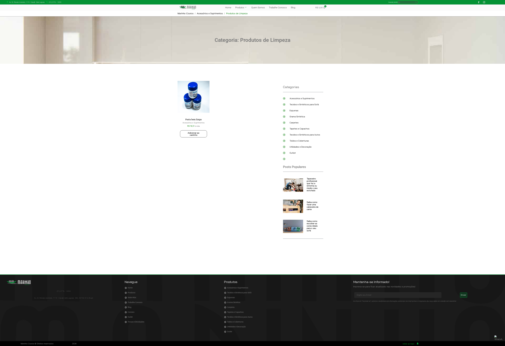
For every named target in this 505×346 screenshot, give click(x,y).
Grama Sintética (297, 116)
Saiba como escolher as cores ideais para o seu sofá (312, 226)
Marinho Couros (185, 13)
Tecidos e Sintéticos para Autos (305, 134)
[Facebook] (478, 2)
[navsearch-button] (407, 2)
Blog (293, 7)
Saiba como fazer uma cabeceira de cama (312, 206)
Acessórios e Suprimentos (210, 13)
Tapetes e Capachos (299, 128)
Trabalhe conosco (278, 7)
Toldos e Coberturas (299, 140)
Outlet (293, 152)
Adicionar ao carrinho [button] (193, 134)
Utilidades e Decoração (301, 146)
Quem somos (258, 7)
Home (228, 7)
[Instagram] (483, 2)
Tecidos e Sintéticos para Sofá (304, 104)
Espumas (294, 110)
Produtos (239, 7)
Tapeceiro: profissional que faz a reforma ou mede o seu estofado (312, 184)
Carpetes (294, 122)
